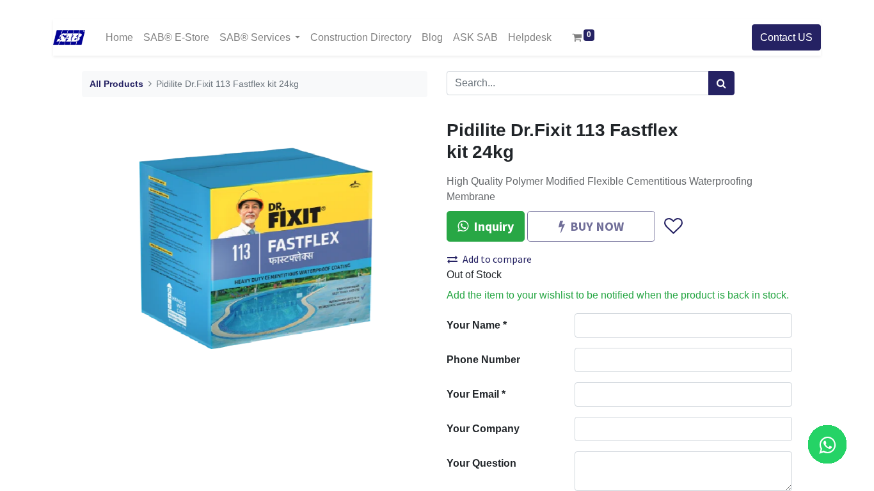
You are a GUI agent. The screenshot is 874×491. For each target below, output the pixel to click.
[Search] (721, 83)
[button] (673, 226)
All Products (116, 84)
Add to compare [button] (497, 259)
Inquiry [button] (493, 226)
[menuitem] (119, 37)
